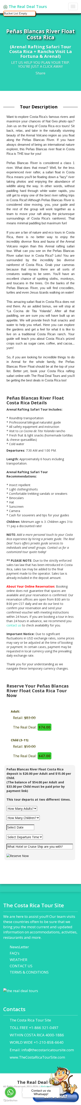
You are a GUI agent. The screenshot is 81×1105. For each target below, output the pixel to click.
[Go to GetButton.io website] (10, 1100)
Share (40, 73)
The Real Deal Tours (27, 6)
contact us (13, 625)
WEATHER (18, 959)
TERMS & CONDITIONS (29, 972)
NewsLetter (19, 946)
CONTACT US (21, 965)
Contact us (54, 547)
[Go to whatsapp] (10, 1092)
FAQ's (14, 953)
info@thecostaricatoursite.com (47, 1049)
